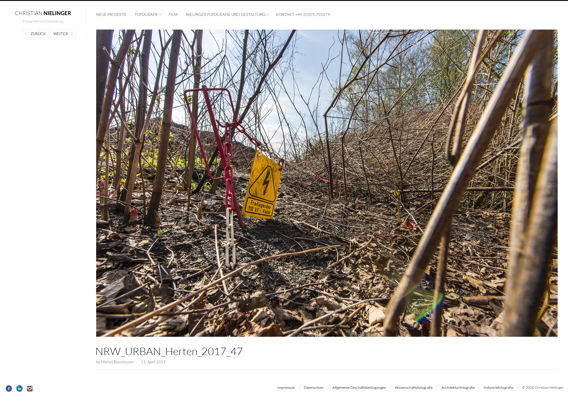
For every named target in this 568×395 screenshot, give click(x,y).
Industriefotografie (498, 387)
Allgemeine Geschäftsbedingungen (359, 387)
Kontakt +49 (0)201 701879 (303, 14)
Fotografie (146, 14)
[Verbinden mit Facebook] (9, 388)
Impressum (286, 387)
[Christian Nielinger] (43, 13)
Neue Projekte (111, 14)
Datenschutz (314, 387)
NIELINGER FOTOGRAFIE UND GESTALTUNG (226, 14)
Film (173, 14)
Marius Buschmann (117, 362)
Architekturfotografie (458, 387)
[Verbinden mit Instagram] (30, 388)
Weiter (60, 33)
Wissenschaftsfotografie (414, 387)
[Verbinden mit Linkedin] (19, 388)
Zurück (38, 33)
